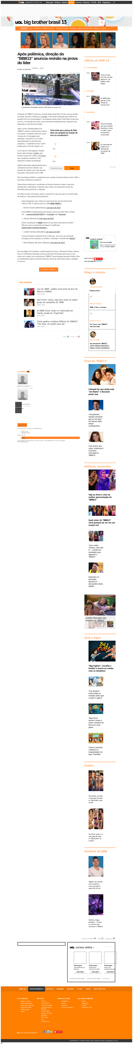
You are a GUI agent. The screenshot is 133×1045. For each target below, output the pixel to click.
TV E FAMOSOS (22, 998)
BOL (99, 2)
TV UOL (94, 2)
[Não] (66, 156)
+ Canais (103, 28)
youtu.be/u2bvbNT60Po (35, 214)
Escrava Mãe (45, 1011)
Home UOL (23, 989)
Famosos (86, 2)
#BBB (52, 203)
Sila (42, 1019)
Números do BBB (62, 28)
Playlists (84, 1005)
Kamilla (44, 117)
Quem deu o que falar (27, 1005)
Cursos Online (95, 236)
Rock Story (44, 1017)
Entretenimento (36, 989)
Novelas (40, 998)
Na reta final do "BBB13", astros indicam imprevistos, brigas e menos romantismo (100, 346)
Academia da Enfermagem (77, 978)
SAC (41, 2)
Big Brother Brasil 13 (45, 22)
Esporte (65, 2)
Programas (85, 1003)
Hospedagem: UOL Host (111, 1040)
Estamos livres (95, 290)
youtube (51, 214)
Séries (23, 1011)
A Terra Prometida (46, 1005)
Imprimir (65, 336)
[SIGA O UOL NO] (98, 259)
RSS (51, 1032)
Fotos (30, 28)
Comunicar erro (74, 336)
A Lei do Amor (45, 1003)
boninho (63, 214)
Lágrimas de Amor (46, 1013)
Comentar (22, 425)
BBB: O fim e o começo (98, 307)
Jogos (88, 989)
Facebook (45, 1032)
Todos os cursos (108, 946)
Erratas (100, 938)
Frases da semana (26, 1003)
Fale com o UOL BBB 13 (88, 938)
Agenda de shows (87, 1007)
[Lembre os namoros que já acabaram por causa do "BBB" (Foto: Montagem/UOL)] (98, 626)
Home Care (106, 978)
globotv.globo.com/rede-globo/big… (35, 228)
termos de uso (38, 428)
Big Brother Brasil (26, 1007)
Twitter (48, 1032)
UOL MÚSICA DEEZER (85, 998)
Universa (78, 2)
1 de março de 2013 (53, 208)
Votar (72, 168)
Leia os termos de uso (22, 441)
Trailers (63, 1003)
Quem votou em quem (85, 28)
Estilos (84, 1001)
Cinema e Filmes (63, 998)
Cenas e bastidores (67, 1007)
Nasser (43, 156)
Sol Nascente (45, 1021)
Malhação (44, 1015)
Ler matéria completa (48, 269)
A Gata (43, 1001)
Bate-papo (49, 2)
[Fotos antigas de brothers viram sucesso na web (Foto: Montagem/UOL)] (104, 626)
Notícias (58, 2)
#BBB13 (58, 203)
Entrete (71, 2)
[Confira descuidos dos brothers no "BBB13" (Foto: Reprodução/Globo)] (110, 626)
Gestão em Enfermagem (94, 978)
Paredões (72, 28)
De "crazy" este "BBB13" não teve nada (98, 325)
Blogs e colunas (26, 1001)
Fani (30, 153)
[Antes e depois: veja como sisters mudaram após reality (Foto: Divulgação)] (92, 626)
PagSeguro (106, 2)
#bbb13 (72, 238)
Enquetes (37, 28)
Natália (36, 153)
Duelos (96, 28)
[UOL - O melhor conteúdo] (21, 3)
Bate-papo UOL (100, 989)
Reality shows (25, 1009)
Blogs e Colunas (48, 28)
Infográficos (64, 1001)
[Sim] (66, 143)
